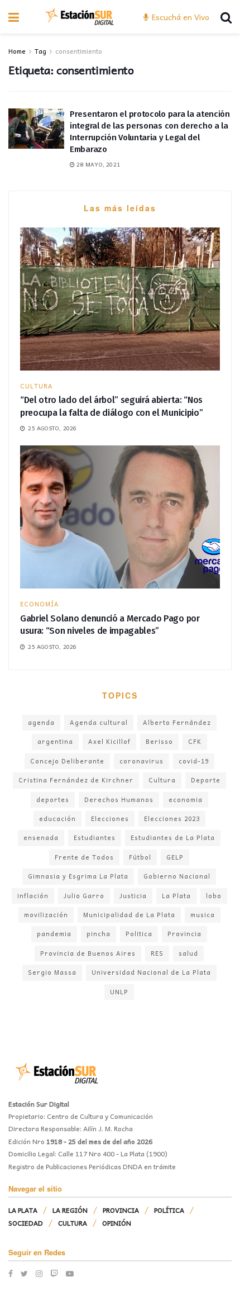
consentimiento (78, 50)
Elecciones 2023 (172, 818)
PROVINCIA (121, 1210)
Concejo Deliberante (67, 761)
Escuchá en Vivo (179, 17)
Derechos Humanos (118, 799)
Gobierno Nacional (176, 876)
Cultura (162, 780)
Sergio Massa (52, 972)
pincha (99, 933)
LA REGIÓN (70, 1210)
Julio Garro (84, 895)
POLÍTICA (169, 1210)
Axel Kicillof (109, 741)
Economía (39, 604)
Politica (139, 933)
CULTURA (36, 386)
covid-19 (194, 761)
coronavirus (141, 761)
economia (186, 799)
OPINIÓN (116, 1222)
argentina (55, 741)
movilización (46, 914)
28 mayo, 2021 (97, 164)
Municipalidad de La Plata (129, 914)
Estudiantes (95, 837)
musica (202, 914)
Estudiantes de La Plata (173, 837)
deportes (52, 799)
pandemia (54, 933)
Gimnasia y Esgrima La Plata (78, 876)
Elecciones (110, 818)
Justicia (133, 895)
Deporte (205, 780)
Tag (40, 50)
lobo (214, 895)
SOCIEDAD (25, 1222)
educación (57, 818)
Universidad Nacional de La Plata (151, 972)
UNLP (119, 991)
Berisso (159, 741)
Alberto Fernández (177, 722)
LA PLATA (22, 1210)
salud (188, 953)
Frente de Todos (84, 857)
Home (17, 50)
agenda (41, 722)
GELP (175, 857)
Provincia (184, 933)
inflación (33, 895)
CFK (194, 741)
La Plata (176, 895)
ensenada (41, 837)
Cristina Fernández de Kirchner (75, 780)
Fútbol (140, 857)
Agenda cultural (99, 722)
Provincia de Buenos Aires (88, 953)
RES (157, 953)
